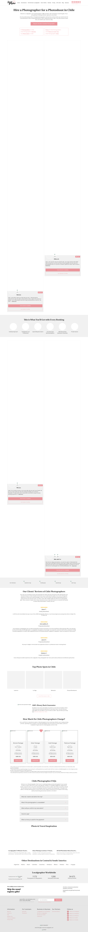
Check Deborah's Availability (62, 269)
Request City (10, 916)
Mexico (56, 864)
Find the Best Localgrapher (34, 2)
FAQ (8, 914)
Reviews (49, 2)
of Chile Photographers (53, 29)
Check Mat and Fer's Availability (62, 570)
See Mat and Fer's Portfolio (62, 573)
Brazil (28, 864)
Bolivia (23, 864)
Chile (52, 31)
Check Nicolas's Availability (25, 498)
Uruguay (73, 864)
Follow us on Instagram (74, 911)
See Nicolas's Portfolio (25, 502)
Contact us (9, 913)
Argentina (16, 864)
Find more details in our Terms (40, 711)
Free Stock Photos (56, 911)
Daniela (19, 295)
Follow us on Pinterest (74, 915)
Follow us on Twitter (73, 917)
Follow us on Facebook (74, 913)
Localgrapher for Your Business (43, 911)
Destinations (24, 2)
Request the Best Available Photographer (44, 23)
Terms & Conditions (11, 918)
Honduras (49, 864)
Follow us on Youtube (73, 919)
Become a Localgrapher (42, 913)
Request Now (18, 760)
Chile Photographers (28, 31)
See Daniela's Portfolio (25, 309)
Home (18, 2)
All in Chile (27, 29)
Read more (14, 301)
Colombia (34, 864)
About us (9, 911)
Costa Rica (41, 864)
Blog (63, 2)
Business (67, 2)
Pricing (53, 2)
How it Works (44, 2)
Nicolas (19, 488)
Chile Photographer (52, 33)
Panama (62, 864)
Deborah (56, 259)
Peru (67, 864)
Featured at (39, 916)
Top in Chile (27, 33)
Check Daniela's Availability (25, 305)
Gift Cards (58, 2)
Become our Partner (41, 914)
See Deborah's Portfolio (63, 273)
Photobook (24, 913)
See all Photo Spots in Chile (44, 696)
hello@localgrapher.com (76, 3)
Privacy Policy (10, 919)
